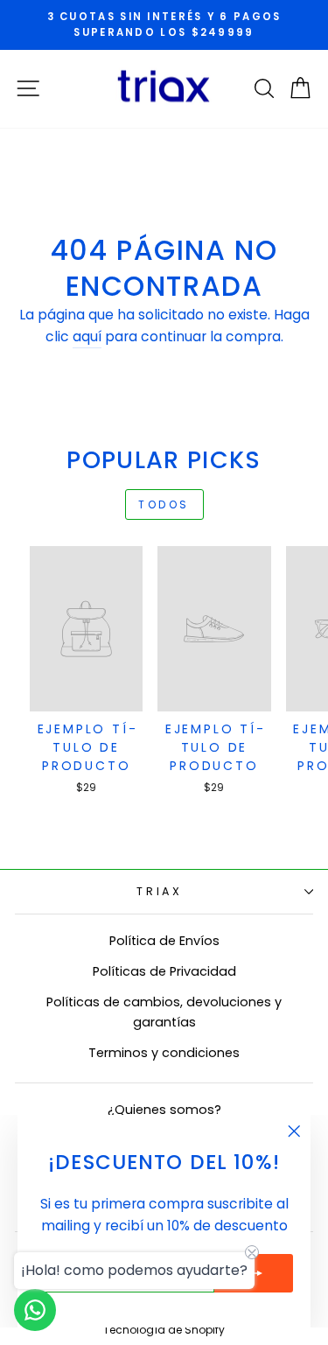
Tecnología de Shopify (164, 1329)
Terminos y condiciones (164, 1052)
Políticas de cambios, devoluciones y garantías (164, 1012)
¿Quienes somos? (164, 1109)
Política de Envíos (164, 940)
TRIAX (159, 891)
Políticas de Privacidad (164, 971)
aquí (87, 336)
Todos (164, 504)
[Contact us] (35, 1310)
